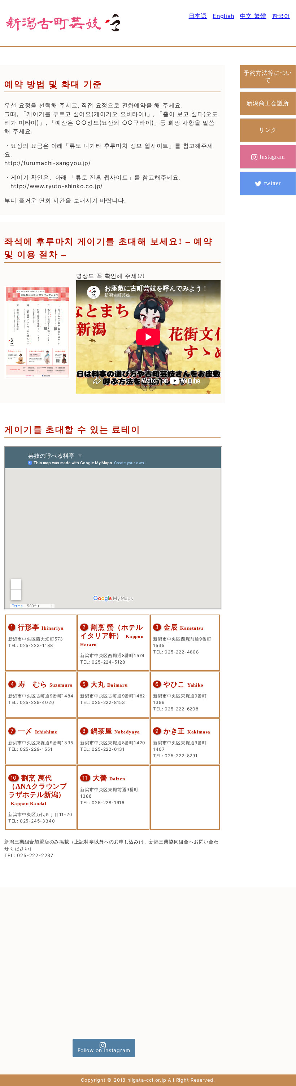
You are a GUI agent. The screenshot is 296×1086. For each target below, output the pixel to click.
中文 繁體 (253, 15)
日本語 (198, 15)
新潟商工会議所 (268, 103)
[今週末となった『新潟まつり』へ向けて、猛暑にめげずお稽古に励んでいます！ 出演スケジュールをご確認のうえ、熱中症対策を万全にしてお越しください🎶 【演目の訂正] (169, 936)
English (223, 15)
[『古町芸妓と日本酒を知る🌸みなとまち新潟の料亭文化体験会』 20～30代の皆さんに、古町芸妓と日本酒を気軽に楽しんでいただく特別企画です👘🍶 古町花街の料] (39, 936)
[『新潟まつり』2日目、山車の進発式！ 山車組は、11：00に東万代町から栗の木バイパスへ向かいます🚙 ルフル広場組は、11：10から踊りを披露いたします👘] (104, 936)
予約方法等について (268, 76)
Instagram (272, 157)
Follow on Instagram (104, 1050)
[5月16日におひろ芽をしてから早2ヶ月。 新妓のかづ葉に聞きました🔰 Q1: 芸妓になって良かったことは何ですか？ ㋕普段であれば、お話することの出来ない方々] (104, 1000)
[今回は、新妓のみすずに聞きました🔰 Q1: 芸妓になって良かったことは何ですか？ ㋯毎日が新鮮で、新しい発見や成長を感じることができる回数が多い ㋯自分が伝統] (39, 1000)
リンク (268, 130)
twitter (272, 183)
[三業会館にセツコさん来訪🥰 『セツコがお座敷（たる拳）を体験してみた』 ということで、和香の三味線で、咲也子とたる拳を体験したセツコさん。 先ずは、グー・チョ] (169, 1000)
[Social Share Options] (16, 963)
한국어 (281, 15)
